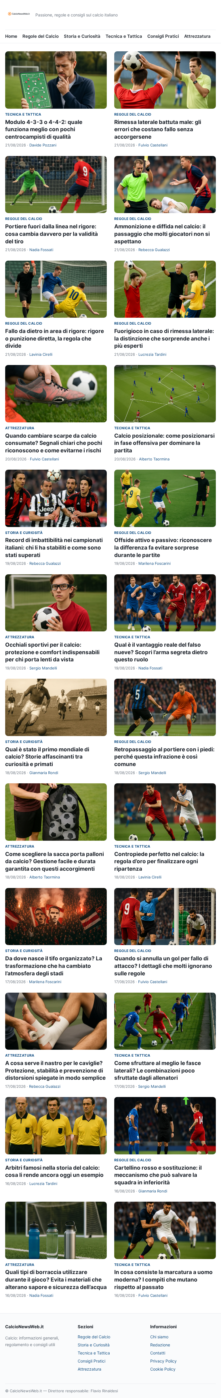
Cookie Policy (163, 1369)
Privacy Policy (163, 1361)
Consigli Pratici (163, 36)
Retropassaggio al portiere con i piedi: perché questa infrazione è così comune (164, 756)
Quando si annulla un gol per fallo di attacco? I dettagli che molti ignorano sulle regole (163, 965)
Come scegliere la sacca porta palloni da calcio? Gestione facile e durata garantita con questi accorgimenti (54, 861)
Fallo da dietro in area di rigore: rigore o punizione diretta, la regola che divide (54, 338)
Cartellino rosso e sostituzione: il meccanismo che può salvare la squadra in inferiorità (158, 1175)
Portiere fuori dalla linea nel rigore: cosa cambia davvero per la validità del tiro (51, 233)
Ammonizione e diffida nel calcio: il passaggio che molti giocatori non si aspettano (162, 233)
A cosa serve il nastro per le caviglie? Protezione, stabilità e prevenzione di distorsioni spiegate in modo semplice (55, 1070)
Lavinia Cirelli (40, 354)
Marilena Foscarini (154, 563)
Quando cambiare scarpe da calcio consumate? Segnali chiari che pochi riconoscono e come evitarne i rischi (53, 443)
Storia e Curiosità (82, 36)
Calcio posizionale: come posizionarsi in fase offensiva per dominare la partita (164, 443)
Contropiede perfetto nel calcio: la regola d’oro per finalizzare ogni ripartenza (159, 861)
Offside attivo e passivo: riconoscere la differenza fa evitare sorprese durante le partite (163, 547)
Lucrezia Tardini (152, 354)
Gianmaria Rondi (43, 772)
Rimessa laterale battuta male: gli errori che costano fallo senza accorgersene (157, 129)
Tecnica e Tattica (124, 36)
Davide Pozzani (42, 145)
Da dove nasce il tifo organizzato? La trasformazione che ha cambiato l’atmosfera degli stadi (53, 965)
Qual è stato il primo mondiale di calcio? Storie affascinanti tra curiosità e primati (47, 756)
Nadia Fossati (41, 249)
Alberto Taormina (154, 459)
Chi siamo (159, 1336)
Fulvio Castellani (152, 145)
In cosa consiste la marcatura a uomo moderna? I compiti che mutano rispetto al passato (163, 1279)
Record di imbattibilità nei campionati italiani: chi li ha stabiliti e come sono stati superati (54, 547)
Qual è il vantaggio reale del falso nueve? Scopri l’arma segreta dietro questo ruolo (161, 652)
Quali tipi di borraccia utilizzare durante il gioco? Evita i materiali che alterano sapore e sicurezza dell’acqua (56, 1279)
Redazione (160, 1344)
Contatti (157, 1352)
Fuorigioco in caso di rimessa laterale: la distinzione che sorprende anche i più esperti (164, 338)
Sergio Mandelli (43, 668)
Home (11, 36)
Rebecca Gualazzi (154, 249)
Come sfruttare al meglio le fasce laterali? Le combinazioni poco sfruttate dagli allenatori (157, 1070)
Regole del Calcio (40, 36)
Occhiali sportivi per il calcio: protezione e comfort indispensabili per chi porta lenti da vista (52, 652)
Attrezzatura (197, 36)
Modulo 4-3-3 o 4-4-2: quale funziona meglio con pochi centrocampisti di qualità (43, 129)
